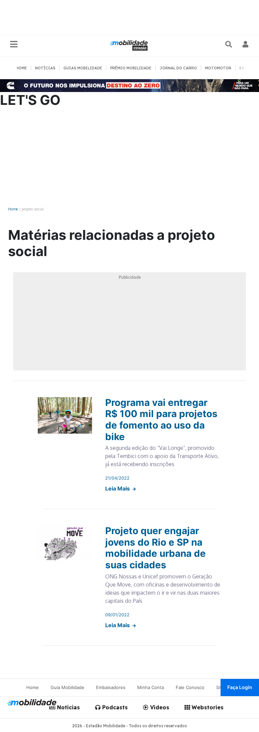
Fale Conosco (190, 687)
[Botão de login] (245, 44)
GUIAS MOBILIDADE (82, 68)
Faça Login (239, 687)
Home (13, 208)
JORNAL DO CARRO (178, 68)
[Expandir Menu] (14, 44)
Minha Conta (150, 687)
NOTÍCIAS (45, 68)
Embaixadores (110, 687)
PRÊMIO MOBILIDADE (130, 68)
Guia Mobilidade (67, 687)
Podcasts (114, 707)
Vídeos (158, 707)
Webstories (207, 707)
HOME (21, 68)
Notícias (67, 707)
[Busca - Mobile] (229, 44)
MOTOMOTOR (218, 68)
